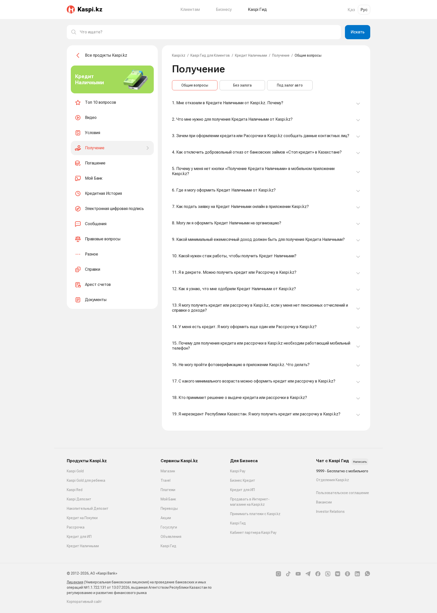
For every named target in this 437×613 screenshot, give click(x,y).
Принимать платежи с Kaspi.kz (255, 514)
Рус (364, 9)
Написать (360, 461)
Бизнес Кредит (242, 480)
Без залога (242, 85)
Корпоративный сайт (84, 602)
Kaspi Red (74, 490)
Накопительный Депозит (87, 508)
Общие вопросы (194, 85)
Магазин (168, 471)
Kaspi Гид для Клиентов (210, 55)
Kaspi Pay (237, 471)
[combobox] (208, 32)
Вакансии (324, 502)
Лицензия (75, 582)
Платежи (168, 490)
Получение (281, 55)
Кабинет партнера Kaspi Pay (253, 533)
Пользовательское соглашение (342, 493)
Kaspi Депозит (79, 499)
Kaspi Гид (168, 546)
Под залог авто (290, 85)
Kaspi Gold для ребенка (86, 480)
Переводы (169, 508)
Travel (165, 480)
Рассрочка (75, 527)
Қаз (351, 9)
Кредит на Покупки (82, 518)
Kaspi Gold (75, 471)
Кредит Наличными (251, 55)
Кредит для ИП (79, 537)
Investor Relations (330, 512)
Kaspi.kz (178, 55)
